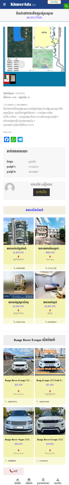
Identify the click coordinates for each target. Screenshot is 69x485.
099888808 (12, 460)
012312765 (52, 268)
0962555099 (44, 401)
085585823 (52, 322)
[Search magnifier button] (66, 6)
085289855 (34, 172)
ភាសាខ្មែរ (54, 2)
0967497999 (20, 268)
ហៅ (15, 471)
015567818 (44, 460)
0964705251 (12, 401)
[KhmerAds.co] (23, 4)
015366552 (34, 167)
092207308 (20, 322)
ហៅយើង (41, 192)
